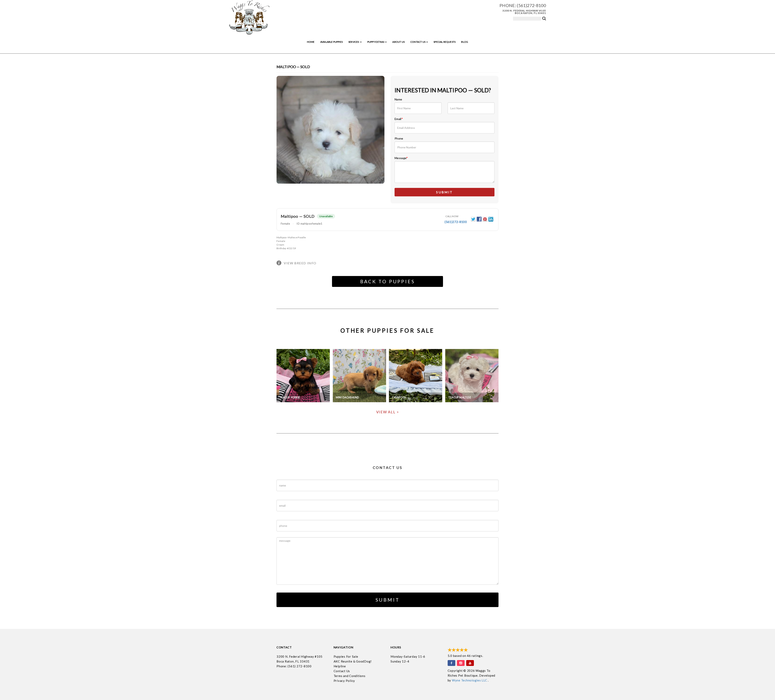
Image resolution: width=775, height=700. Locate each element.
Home (311, 41)
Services (354, 41)
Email (399, 119)
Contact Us (418, 41)
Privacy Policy (344, 680)
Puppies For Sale (346, 656)
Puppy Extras (376, 41)
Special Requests (445, 41)
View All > (387, 412)
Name (398, 99)
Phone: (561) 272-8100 (294, 666)
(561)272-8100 (531, 5)
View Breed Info (300, 263)
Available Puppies (331, 41)
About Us (398, 41)
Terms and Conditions (350, 676)
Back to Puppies (387, 281)
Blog (464, 41)
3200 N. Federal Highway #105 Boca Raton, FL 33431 (524, 12)
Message (401, 158)
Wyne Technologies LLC (470, 680)
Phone (399, 138)
